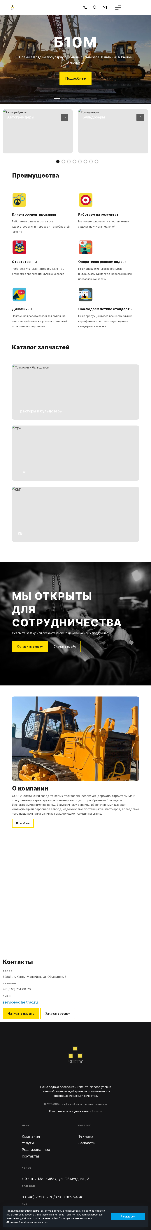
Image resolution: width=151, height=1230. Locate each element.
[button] (57, 98)
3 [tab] (69, 161)
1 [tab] (57, 161)
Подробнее (75, 78)
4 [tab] (74, 161)
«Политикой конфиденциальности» (27, 1222)
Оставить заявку (30, 646)
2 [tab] (63, 161)
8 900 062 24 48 (69, 1197)
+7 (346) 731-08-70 (17, 989)
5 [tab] (80, 161)
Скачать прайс (65, 646)
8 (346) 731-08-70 (37, 1197)
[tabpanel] (38, 131)
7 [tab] (91, 161)
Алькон (97, 1111)
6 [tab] (85, 161)
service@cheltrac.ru (20, 1002)
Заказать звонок (57, 1013)
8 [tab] (96, 161)
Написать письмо (21, 1013)
